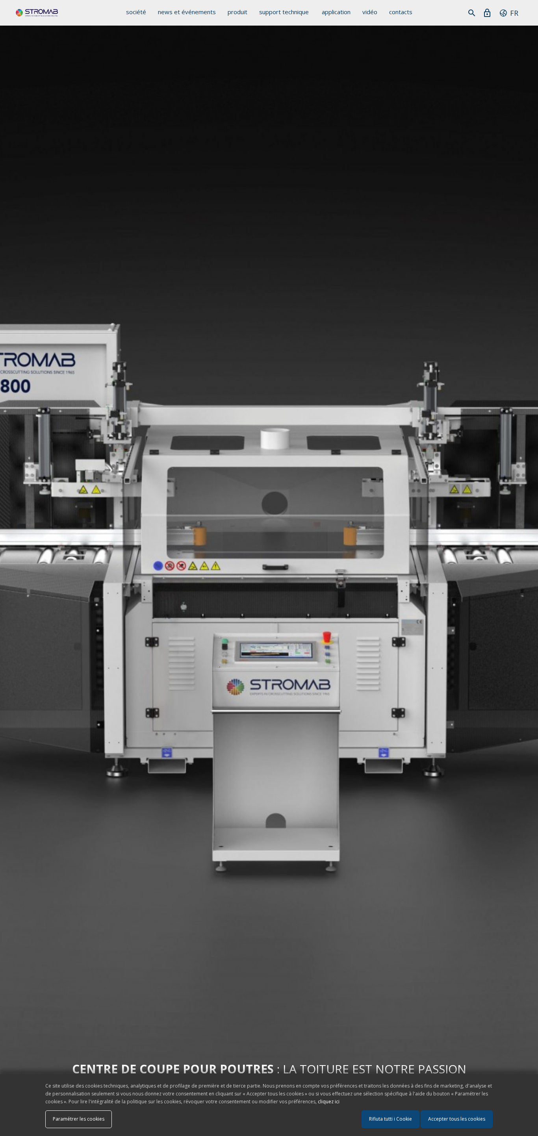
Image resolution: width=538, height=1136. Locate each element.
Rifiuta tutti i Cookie (390, 1119)
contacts (400, 12)
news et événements (187, 12)
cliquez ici (328, 1101)
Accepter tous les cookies (456, 1119)
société (136, 12)
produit (237, 12)
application (336, 12)
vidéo (369, 12)
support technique (284, 12)
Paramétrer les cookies (78, 1119)
